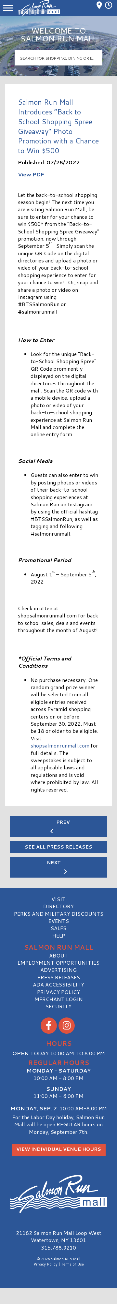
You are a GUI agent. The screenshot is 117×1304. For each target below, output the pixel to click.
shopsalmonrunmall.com (60, 745)
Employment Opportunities (58, 962)
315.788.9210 (58, 1247)
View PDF (31, 174)
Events (58, 921)
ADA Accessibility (58, 984)
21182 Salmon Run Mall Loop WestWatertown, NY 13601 (58, 1236)
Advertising (58, 969)
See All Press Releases (58, 847)
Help (58, 935)
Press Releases (58, 977)
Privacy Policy (58, 992)
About (58, 955)
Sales (58, 928)
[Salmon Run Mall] (58, 1194)
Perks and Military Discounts (58, 913)
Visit (58, 899)
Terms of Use (72, 1264)
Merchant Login (58, 999)
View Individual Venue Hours (58, 1149)
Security (59, 1006)
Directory (58, 906)
